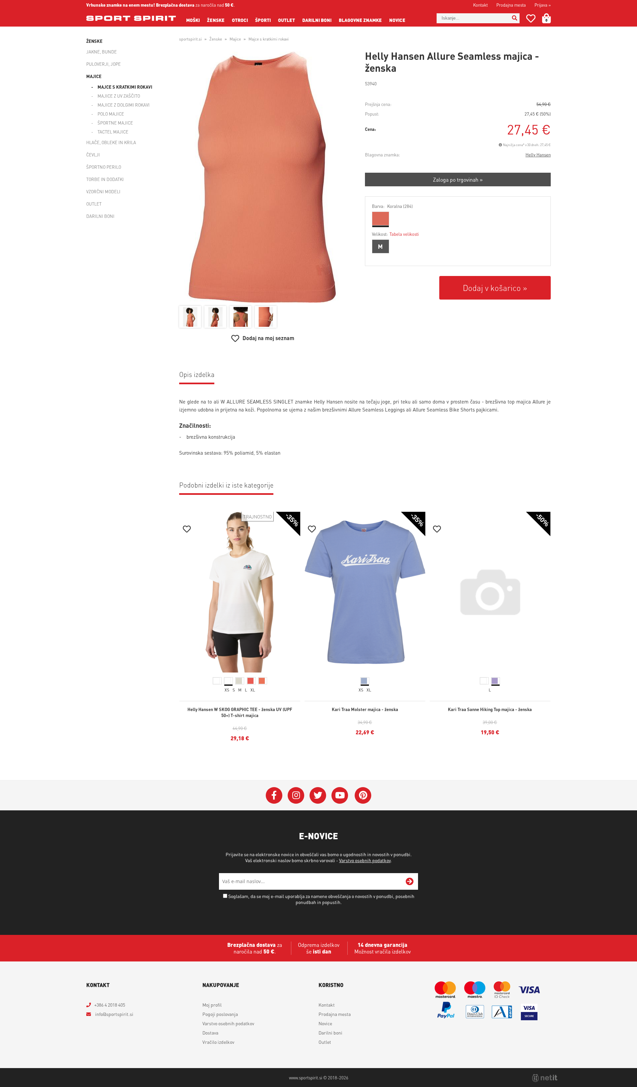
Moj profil (212, 1005)
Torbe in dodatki (105, 179)
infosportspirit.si (113, 1014)
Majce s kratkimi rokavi (125, 87)
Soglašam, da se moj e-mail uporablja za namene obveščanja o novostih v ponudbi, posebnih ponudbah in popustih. (321, 899)
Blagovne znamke (360, 20)
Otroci (240, 20)
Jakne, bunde (101, 51)
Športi (263, 20)
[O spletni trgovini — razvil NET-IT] (544, 1078)
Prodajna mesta (511, 5)
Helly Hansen (538, 154)
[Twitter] (318, 795)
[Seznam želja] (530, 19)
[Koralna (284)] (380, 219)
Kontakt (480, 5)
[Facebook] (274, 795)
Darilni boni (316, 20)
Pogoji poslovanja (220, 1014)
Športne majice (115, 123)
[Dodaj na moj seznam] (187, 529)
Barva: (392, 206)
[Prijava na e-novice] (409, 881)
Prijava (542, 5)
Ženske (216, 20)
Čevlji (93, 154)
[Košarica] (550, 18)
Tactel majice (113, 132)
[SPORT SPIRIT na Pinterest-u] (363, 795)
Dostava (210, 1033)
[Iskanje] (515, 18)
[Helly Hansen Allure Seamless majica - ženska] (262, 177)
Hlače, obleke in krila (111, 142)
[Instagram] (296, 795)
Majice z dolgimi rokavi (124, 105)
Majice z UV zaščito (119, 96)
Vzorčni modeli (103, 191)
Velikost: (395, 234)
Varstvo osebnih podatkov (364, 860)
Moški (193, 20)
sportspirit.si (190, 39)
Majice (94, 76)
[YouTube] (339, 795)
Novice (397, 20)
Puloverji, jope (103, 64)
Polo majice (111, 114)
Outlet (286, 20)
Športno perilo (103, 167)
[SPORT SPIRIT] (131, 18)
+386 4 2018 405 (109, 1005)
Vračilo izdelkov (218, 1042)
